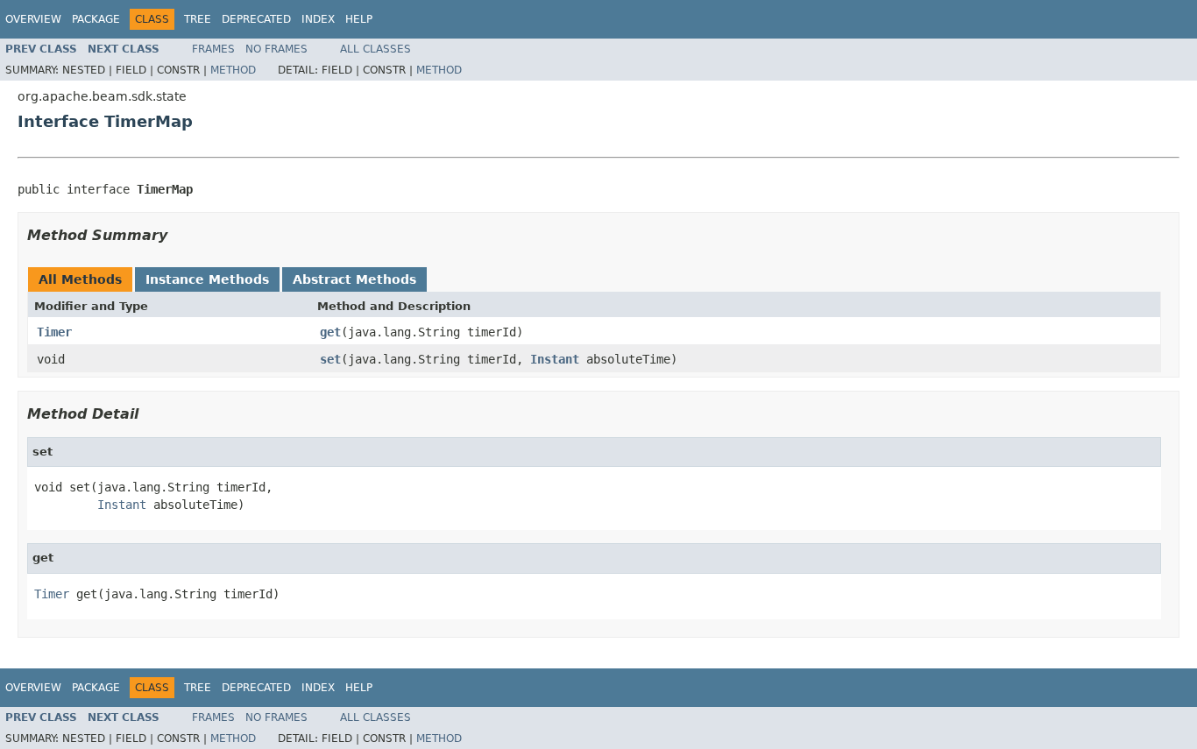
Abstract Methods (354, 279)
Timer (54, 332)
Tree (197, 19)
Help (358, 19)
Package (96, 19)
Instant (554, 359)
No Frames (276, 49)
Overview (33, 19)
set (330, 359)
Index (318, 19)
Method (233, 70)
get (330, 332)
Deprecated (256, 19)
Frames (213, 49)
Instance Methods (207, 279)
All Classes (375, 49)
